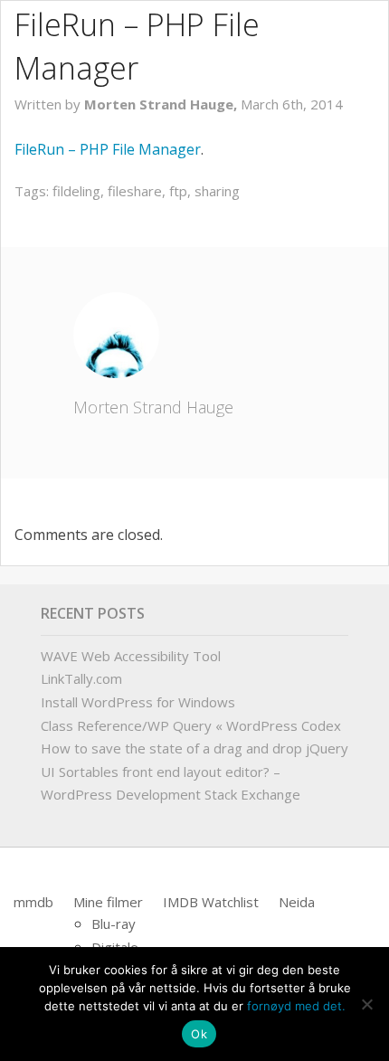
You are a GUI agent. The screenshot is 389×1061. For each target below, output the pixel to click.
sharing (217, 191)
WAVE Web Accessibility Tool (131, 656)
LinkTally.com (81, 678)
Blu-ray (113, 923)
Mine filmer (108, 902)
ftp (178, 191)
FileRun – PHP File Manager (107, 149)
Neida (297, 902)
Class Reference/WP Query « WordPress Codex (191, 725)
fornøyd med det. (296, 1006)
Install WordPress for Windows (138, 702)
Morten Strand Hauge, (162, 104)
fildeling (76, 191)
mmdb (33, 902)
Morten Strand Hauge (153, 407)
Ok (199, 1034)
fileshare (135, 191)
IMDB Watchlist (211, 902)
